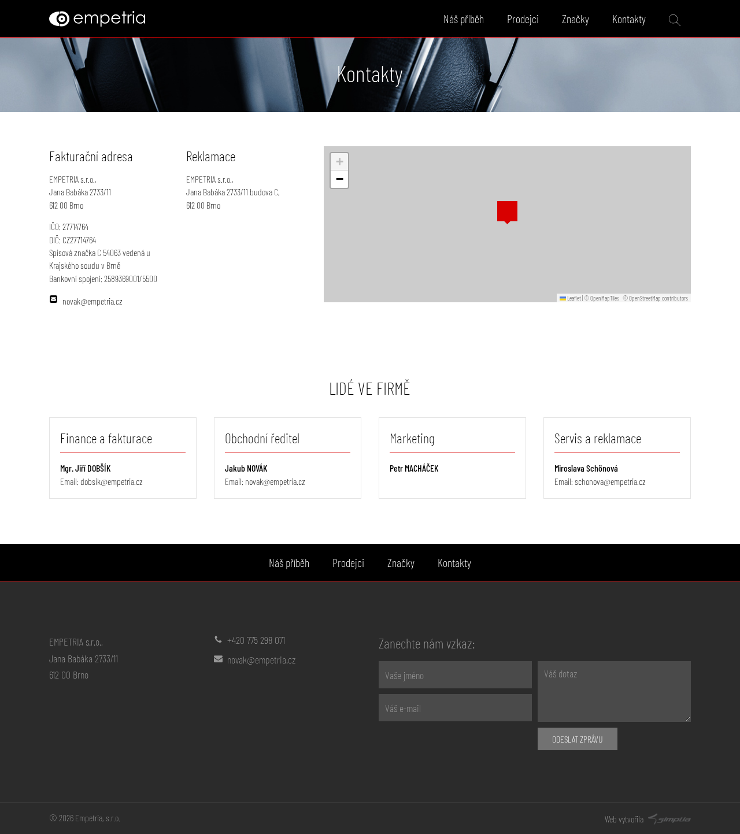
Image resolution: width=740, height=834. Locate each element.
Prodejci (523, 18)
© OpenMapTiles (601, 298)
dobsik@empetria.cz (111, 481)
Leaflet (573, 298)
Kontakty (629, 18)
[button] (507, 212)
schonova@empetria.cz (610, 481)
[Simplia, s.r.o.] (668, 817)
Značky (575, 18)
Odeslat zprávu (577, 738)
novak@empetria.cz (275, 481)
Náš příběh (463, 18)
